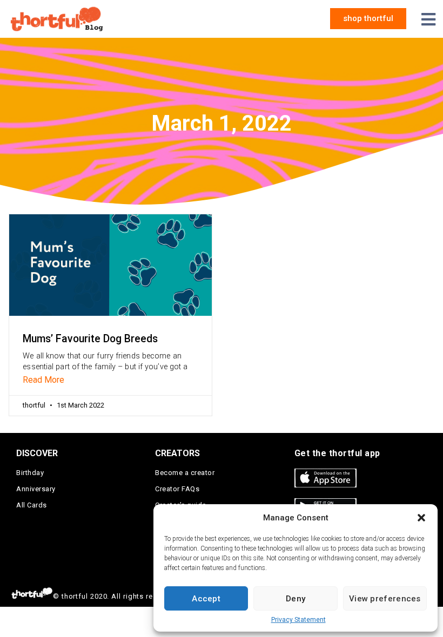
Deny (295, 599)
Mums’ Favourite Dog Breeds (90, 339)
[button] (421, 517)
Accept (206, 599)
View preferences (385, 599)
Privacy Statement (298, 620)
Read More (43, 380)
